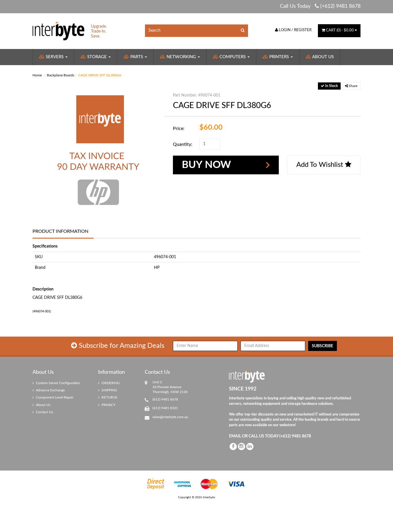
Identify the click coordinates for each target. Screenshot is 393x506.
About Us (322, 57)
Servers (55, 57)
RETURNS (109, 397)
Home (37, 75)
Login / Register (295, 30)
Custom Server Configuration (57, 383)
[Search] (242, 30)
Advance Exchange (50, 390)
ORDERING (110, 383)
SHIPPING (109, 390)
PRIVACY (108, 405)
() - (340, 30)
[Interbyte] (58, 31)
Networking (181, 57)
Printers (279, 57)
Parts (136, 57)
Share (352, 86)
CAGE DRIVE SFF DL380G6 (99, 75)
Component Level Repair (54, 397)
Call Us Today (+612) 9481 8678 (320, 6)
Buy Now (206, 165)
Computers (232, 57)
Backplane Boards (60, 75)
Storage (97, 57)
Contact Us (44, 412)
